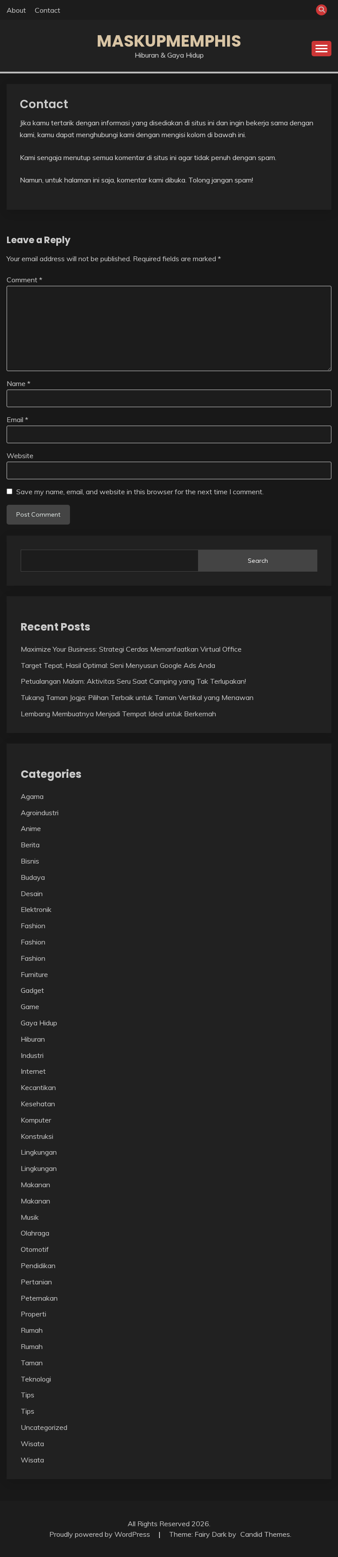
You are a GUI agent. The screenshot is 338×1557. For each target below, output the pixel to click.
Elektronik (36, 909)
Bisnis (30, 861)
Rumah (32, 1330)
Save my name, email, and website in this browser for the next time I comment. (140, 491)
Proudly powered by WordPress (100, 1534)
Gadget (32, 990)
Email (17, 419)
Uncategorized (44, 1427)
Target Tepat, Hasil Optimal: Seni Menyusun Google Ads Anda (118, 665)
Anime (31, 828)
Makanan (35, 1184)
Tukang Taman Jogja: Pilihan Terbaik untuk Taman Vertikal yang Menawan (137, 697)
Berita (30, 844)
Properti (33, 1313)
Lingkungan (39, 1152)
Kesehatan (38, 1103)
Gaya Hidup (39, 1022)
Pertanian (36, 1281)
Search (258, 561)
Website (20, 455)
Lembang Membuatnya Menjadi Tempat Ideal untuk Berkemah (118, 713)
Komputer (36, 1120)
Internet (33, 1071)
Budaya (33, 877)
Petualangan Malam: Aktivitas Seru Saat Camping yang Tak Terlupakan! (133, 681)
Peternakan (39, 1298)
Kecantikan (38, 1087)
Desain (32, 893)
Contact (47, 10)
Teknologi (36, 1379)
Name (18, 383)
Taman (32, 1362)
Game (30, 1006)
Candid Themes (265, 1534)
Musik (30, 1217)
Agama (32, 796)
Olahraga (35, 1233)
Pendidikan (38, 1265)
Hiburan (33, 1039)
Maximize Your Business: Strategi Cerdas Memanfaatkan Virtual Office (131, 649)
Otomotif (35, 1249)
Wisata (32, 1443)
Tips (27, 1394)
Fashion (33, 925)
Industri (32, 1055)
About (16, 10)
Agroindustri (40, 812)
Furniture (34, 974)
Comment (24, 279)
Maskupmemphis (169, 40)
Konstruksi (37, 1136)
